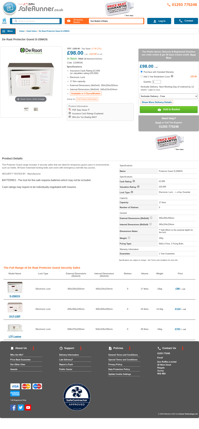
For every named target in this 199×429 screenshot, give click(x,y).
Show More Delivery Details (157, 102)
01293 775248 (182, 4)
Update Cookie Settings (119, 374)
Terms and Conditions (159, 260)
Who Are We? (16, 355)
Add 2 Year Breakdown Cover (156, 76)
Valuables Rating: (128, 187)
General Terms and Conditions (123, 355)
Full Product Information (87, 99)
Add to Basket (168, 109)
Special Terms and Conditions (122, 359)
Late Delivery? (66, 359)
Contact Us (166, 348)
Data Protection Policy (119, 369)
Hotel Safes (32, 31)
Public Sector (65, 369)
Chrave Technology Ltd (188, 414)
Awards (13, 369)
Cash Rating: (126, 181)
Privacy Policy (115, 364)
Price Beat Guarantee (20, 359)
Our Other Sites (17, 364)
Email (158, 122)
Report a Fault (66, 364)
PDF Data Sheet (79, 110)
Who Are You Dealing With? (84, 117)
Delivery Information (69, 355)
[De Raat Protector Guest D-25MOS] (26, 109)
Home (22, 31)
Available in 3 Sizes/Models (85, 93)
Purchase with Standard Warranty (158, 72)
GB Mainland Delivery (90, 59)
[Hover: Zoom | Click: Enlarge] (30, 79)
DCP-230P (14, 316)
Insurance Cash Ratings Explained (87, 113)
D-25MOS (15, 296)
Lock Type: (125, 192)
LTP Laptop (15, 336)
